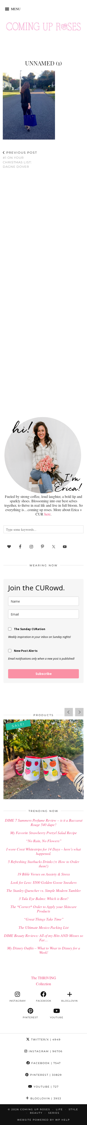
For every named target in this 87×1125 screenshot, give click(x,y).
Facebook (45, 1063)
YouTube (45, 1086)
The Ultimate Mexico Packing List (43, 927)
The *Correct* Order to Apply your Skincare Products (43, 908)
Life (59, 1109)
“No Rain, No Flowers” (43, 840)
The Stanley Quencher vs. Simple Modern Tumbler (43, 890)
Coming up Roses (35, 1109)
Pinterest (45, 1074)
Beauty (36, 1112)
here (47, 514)
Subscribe (43, 673)
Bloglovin (45, 1098)
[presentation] (68, 712)
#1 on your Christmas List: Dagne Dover (20, 160)
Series (53, 1112)
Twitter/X (45, 1039)
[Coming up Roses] (43, 27)
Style (73, 1109)
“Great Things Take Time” (44, 919)
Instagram (45, 1051)
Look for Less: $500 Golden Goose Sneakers (44, 882)
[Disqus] (43, 232)
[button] (15, 9)
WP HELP (62, 1119)
